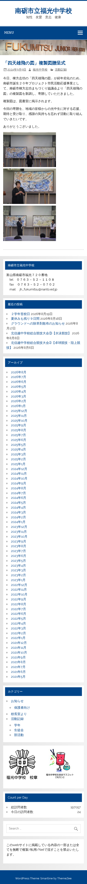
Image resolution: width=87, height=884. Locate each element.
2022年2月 (18, 633)
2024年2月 (18, 517)
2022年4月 (18, 623)
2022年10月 (19, 594)
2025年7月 (18, 435)
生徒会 (19, 730)
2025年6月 (18, 440)
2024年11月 (19, 473)
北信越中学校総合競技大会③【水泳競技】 (41, 333)
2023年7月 (18, 551)
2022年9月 (18, 599)
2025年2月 (18, 459)
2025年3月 (18, 454)
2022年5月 (18, 618)
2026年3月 (18, 396)
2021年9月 (18, 657)
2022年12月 (19, 585)
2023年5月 (18, 561)
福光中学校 (40, 69)
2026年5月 (18, 387)
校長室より (19, 714)
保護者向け (22, 708)
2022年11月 (19, 589)
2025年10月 (19, 420)
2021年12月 (19, 643)
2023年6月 (18, 556)
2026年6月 (18, 382)
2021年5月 (18, 677)
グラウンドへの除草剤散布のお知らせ (38, 323)
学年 (17, 725)
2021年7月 (18, 667)
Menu (9, 33)
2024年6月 (18, 498)
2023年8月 (18, 546)
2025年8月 (18, 430)
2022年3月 (18, 628)
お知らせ (17, 701)
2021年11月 (18, 648)
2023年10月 (19, 536)
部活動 (19, 735)
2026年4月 (18, 391)
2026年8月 (18, 372)
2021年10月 (19, 652)
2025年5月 (18, 445)
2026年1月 (18, 406)
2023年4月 (18, 565)
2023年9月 (18, 541)
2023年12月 (19, 527)
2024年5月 (18, 503)
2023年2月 (18, 575)
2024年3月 (18, 512)
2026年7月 (18, 377)
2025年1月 (18, 464)
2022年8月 (18, 604)
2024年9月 (18, 483)
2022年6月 (18, 614)
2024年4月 (18, 507)
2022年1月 (18, 638)
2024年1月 (18, 522)
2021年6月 (18, 672)
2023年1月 (18, 580)
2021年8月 (18, 662)
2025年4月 (18, 449)
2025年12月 (19, 411)
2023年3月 (18, 570)
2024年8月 (18, 488)
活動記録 (61, 69)
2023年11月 (19, 532)
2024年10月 (19, 478)
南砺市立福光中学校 (43, 10)
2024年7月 (18, 493)
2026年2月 (18, 401)
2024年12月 (19, 469)
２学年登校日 (20, 314)
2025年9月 (18, 425)
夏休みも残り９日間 (25, 319)
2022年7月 (18, 609)
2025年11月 (19, 416)
